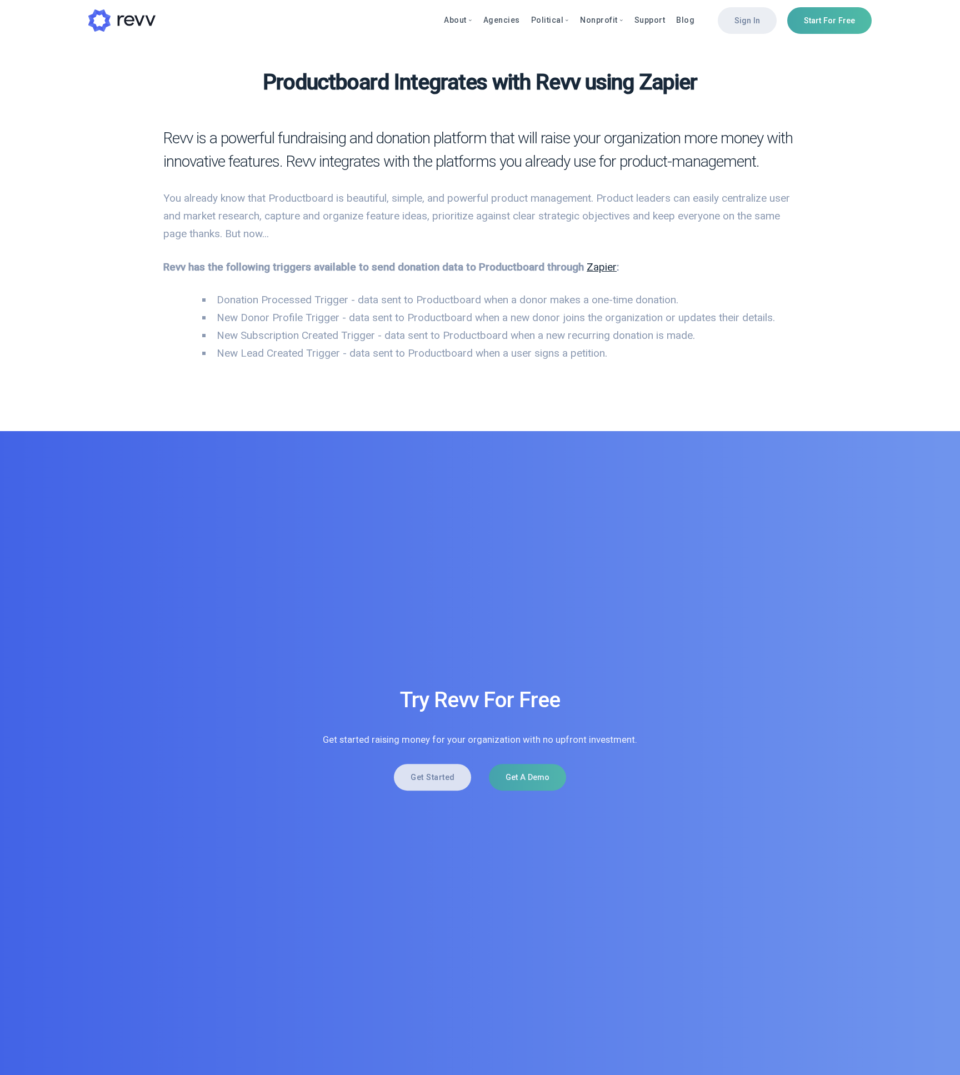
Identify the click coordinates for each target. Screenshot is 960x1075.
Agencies (501, 20)
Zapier (602, 267)
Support (650, 20)
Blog (685, 20)
